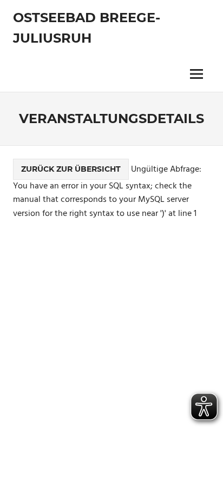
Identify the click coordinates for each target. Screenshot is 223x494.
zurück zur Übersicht (71, 169)
